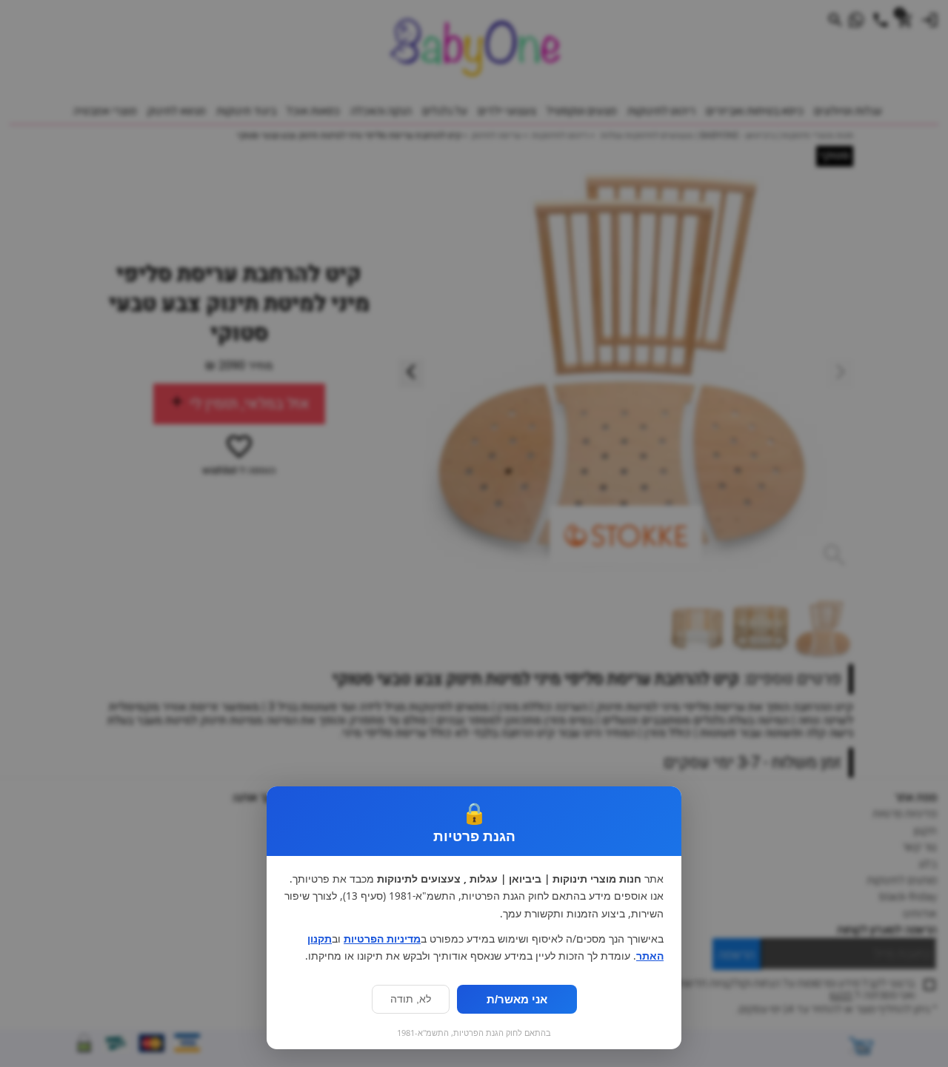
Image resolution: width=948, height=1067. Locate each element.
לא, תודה (410, 999)
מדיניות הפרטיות (382, 939)
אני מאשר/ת (517, 999)
